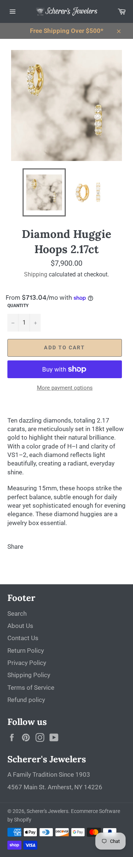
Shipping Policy (28, 675)
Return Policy (25, 650)
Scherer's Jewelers (47, 811)
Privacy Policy (26, 662)
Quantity (17, 305)
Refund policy (26, 699)
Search (17, 613)
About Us (20, 625)
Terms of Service (30, 687)
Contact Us (22, 638)
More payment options (65, 387)
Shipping (35, 274)
